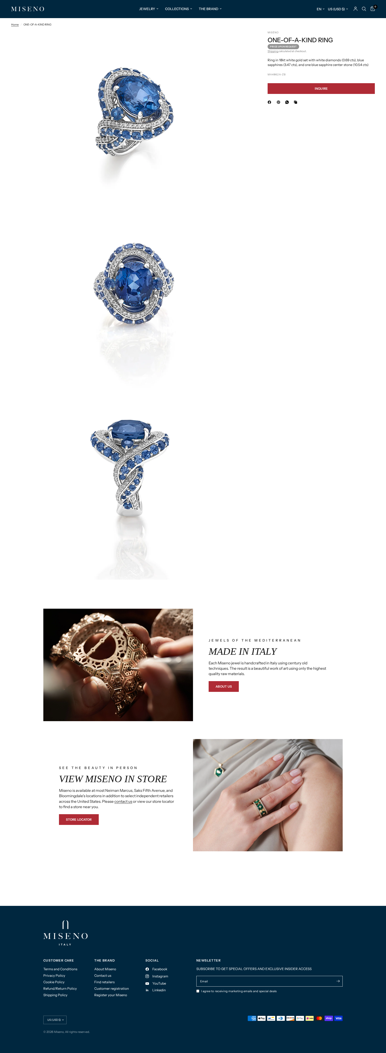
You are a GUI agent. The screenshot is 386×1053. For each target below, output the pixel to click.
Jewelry (147, 9)
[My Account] (355, 9)
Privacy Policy (54, 975)
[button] (224, 686)
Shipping (273, 51)
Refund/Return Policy (60, 988)
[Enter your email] (338, 981)
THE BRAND (104, 960)
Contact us (102, 975)
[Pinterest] (279, 102)
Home (15, 24)
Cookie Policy (54, 982)
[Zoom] (245, 40)
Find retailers (104, 982)
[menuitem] (149, 9)
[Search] (364, 9)
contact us (123, 801)
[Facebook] (270, 102)
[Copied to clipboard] (296, 102)
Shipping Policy (55, 995)
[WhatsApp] (288, 102)
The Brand (208, 9)
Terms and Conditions (60, 969)
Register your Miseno (110, 995)
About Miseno (105, 969)
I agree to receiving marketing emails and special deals (239, 991)
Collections (177, 9)
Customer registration (111, 988)
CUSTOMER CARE (58, 960)
